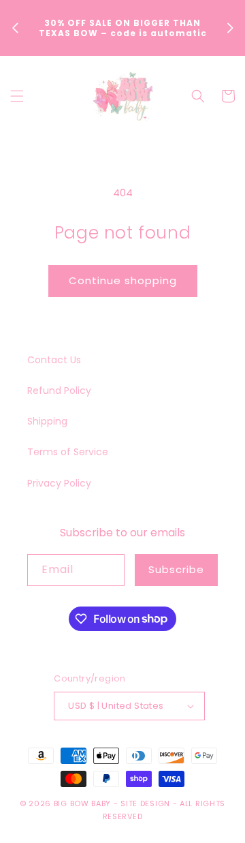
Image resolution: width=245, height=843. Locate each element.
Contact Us (54, 360)
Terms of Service (67, 452)
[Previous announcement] (15, 28)
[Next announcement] (230, 28)
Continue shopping (123, 280)
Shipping (47, 421)
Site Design (145, 803)
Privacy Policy (59, 483)
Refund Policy (59, 390)
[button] (17, 96)
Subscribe (176, 569)
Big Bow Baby (82, 803)
